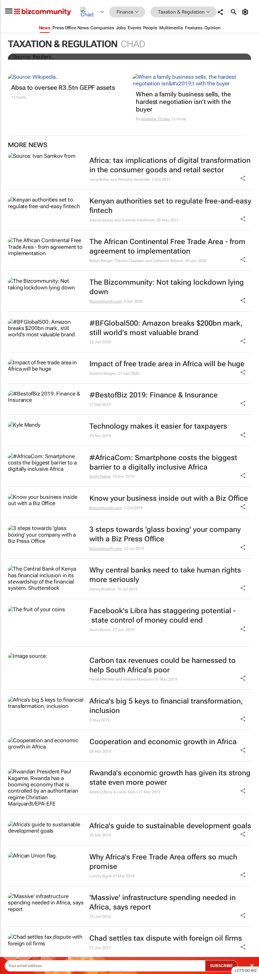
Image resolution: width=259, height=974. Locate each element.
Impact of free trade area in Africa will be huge (166, 364)
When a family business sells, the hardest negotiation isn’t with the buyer (183, 101)
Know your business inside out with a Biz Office (168, 498)
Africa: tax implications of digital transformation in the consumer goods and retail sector (169, 165)
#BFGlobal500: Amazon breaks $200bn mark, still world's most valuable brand (166, 328)
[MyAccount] (246, 12)
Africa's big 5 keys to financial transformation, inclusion (166, 706)
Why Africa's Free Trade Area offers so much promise (163, 862)
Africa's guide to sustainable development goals (170, 826)
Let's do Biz (246, 970)
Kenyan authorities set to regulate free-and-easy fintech (170, 206)
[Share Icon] (243, 678)
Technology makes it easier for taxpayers (158, 426)
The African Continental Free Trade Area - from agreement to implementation (167, 246)
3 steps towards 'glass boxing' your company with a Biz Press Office (165, 534)
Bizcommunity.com (105, 301)
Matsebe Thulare (156, 119)
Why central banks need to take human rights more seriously (165, 575)
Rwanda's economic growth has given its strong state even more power (169, 778)
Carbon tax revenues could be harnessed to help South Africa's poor (162, 665)
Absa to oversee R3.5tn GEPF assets (63, 87)
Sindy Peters (100, 476)
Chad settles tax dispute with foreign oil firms (165, 938)
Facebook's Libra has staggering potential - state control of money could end (162, 615)
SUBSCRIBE (221, 966)
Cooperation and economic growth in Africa (163, 742)
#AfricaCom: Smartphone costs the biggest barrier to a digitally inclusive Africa (163, 462)
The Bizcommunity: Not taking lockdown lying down (166, 287)
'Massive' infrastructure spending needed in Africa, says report (162, 902)
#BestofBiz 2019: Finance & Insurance (153, 395)
